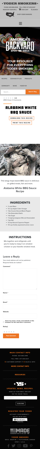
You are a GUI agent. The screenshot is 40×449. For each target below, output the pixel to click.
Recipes (4, 79)
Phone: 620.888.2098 (11, 7)
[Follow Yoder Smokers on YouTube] (25, 446)
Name (5, 293)
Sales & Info (30, 362)
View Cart (24, 10)
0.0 (16, 98)
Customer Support (14, 362)
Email (5, 302)
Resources (20, 375)
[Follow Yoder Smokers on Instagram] (19, 446)
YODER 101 (23, 86)
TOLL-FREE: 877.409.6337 (27, 7)
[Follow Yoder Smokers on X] (14, 446)
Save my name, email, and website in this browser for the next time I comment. (19, 321)
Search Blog (33, 92)
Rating (5, 327)
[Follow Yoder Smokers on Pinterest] (31, 446)
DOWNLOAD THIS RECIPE (21, 118)
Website (6, 312)
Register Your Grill (10, 10)
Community (6, 86)
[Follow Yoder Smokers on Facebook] (8, 446)
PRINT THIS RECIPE (21, 123)
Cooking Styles (16, 79)
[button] (20, 23)
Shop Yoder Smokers (24, 14)
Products (28, 79)
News (15, 86)
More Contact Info (20, 366)
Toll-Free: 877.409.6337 (20, 358)
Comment (7, 266)
